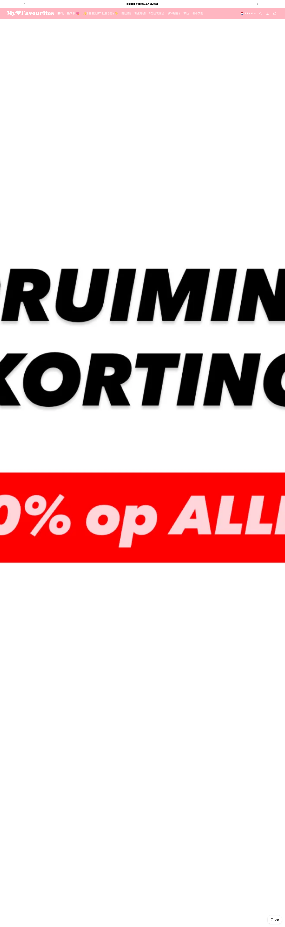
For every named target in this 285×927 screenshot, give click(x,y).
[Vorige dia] (25, 3)
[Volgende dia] (257, 3)
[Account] (267, 13)
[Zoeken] (260, 13)
